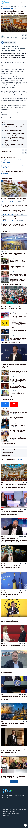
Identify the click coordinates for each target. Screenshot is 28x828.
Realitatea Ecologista (22, 809)
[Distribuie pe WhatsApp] (23, 38)
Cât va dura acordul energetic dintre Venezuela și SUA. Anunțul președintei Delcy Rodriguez (18, 338)
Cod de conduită (5, 797)
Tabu (21, 813)
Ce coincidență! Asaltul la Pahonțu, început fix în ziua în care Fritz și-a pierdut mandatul (18, 261)
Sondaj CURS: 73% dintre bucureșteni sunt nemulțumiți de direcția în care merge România (14, 126)
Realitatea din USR (5, 811)
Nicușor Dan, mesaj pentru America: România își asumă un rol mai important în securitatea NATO (18, 387)
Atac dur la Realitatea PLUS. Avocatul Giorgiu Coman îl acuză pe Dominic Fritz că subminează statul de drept (13, 750)
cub (3, 167)
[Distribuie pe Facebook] (26, 35)
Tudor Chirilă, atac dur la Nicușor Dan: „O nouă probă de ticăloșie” (18, 372)
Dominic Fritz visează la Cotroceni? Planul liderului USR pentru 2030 (12, 671)
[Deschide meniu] (25, 2)
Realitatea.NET (4, 805)
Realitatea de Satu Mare (6, 813)
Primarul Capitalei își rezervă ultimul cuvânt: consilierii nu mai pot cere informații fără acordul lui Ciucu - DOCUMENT (18, 379)
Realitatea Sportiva (11, 805)
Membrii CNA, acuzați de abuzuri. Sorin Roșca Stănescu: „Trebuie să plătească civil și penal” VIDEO (18, 274)
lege (7, 167)
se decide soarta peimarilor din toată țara (12, 164)
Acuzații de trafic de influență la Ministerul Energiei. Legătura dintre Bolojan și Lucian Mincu (13, 254)
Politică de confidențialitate (19, 795)
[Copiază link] (23, 35)
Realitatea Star (19, 805)
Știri (6, 6)
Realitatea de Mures (5, 815)
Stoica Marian (24, 482)
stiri (20, 159)
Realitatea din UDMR (22, 807)
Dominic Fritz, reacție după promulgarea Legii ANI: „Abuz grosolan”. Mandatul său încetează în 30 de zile (14, 366)
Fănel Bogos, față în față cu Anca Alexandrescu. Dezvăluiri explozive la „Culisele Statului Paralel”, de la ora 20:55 (14, 540)
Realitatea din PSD (5, 809)
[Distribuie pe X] (26, 38)
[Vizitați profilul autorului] (2, 36)
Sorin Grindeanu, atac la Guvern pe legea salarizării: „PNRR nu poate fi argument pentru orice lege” (18, 394)
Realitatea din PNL (13, 811)
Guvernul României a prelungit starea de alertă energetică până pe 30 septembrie (17, 280)
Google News (4, 173)
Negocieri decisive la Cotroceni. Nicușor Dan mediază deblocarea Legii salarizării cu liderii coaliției (14, 218)
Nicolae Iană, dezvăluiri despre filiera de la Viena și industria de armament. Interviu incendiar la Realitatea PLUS (13, 513)
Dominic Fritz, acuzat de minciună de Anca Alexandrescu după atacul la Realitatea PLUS (13, 777)
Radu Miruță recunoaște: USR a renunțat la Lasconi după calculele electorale (13, 646)
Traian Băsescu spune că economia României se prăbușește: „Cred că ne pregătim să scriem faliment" (15, 205)
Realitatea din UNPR (13, 807)
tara (3, 159)
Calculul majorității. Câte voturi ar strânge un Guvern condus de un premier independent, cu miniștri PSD (14, 698)
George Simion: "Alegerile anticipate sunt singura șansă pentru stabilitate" (12, 620)
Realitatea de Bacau (15, 813)
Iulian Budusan (23, 747)
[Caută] (21, 2)
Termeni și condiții (9, 795)
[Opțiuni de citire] (25, 825)
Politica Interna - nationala (13, 6)
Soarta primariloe (6, 162)
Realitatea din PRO (13, 809)
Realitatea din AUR (5, 807)
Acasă (3, 6)
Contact (3, 795)
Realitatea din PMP (13, 36)
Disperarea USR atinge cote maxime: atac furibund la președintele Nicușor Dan (17, 268)
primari (15, 159)
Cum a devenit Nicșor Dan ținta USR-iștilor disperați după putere (14, 145)
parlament (8, 159)
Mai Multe (14, 781)
